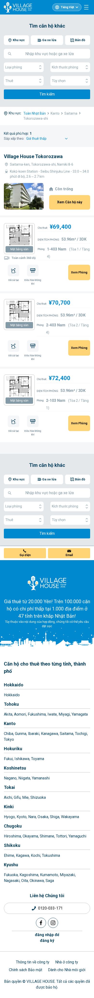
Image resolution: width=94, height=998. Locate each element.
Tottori (61, 836)
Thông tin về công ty (32, 962)
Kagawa (22, 855)
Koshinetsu (15, 768)
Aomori (20, 714)
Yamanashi (41, 778)
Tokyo (9, 739)
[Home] (47, 583)
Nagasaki (12, 880)
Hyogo (9, 817)
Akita (8, 714)
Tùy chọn (59, 81)
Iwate (52, 714)
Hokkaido (13, 684)
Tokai (9, 787)
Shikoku (12, 845)
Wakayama (70, 817)
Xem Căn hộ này (69, 202)
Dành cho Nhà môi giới (66, 970)
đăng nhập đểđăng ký (47, 937)
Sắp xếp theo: (14, 138)
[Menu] (86, 7)
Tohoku (11, 704)
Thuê (9, 81)
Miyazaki (67, 875)
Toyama (37, 758)
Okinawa (37, 880)
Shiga (54, 817)
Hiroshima (12, 836)
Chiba (8, 733)
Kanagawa (49, 733)
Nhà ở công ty (66, 962)
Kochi (35, 855)
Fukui (8, 758)
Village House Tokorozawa (33, 156)
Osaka (43, 817)
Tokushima (51, 855)
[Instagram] (53, 923)
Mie (25, 797)
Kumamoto (49, 875)
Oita (24, 880)
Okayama (30, 836)
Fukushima (37, 714)
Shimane (47, 836)
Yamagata (80, 714)
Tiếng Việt (67, 7)
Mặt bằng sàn (19, 249)
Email (69, 555)
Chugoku (13, 826)
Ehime (9, 855)
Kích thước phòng (65, 67)
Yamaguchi (77, 836)
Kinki (9, 806)
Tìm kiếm (47, 94)
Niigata (24, 778)
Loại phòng (13, 67)
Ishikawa (21, 758)
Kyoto (22, 817)
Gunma (20, 733)
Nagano (10, 778)
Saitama (66, 733)
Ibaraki (33, 733)
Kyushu (11, 864)
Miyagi (64, 714)
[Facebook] (41, 923)
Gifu (17, 797)
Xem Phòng (79, 272)
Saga (50, 880)
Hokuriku (13, 748)
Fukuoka (11, 875)
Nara (32, 817)
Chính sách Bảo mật (25, 970)
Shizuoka (38, 797)
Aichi (8, 797)
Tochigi (81, 733)
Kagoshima (29, 875)
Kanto (10, 723)
